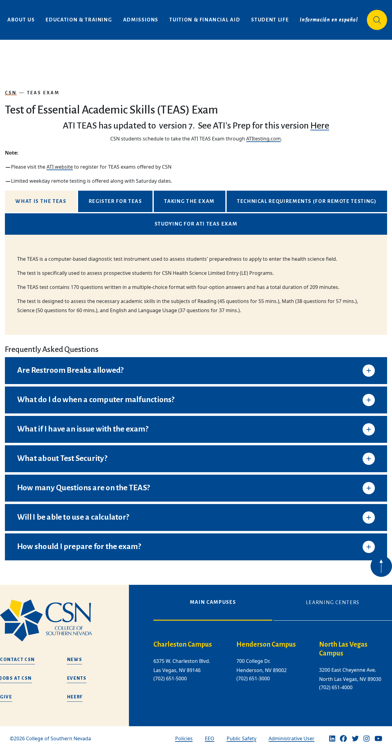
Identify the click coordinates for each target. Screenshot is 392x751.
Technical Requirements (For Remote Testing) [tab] (307, 201)
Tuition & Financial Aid (204, 20)
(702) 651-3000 (253, 678)
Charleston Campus (182, 644)
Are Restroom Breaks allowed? (70, 370)
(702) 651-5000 (170, 678)
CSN (11, 92)
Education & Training (79, 20)
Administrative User (292, 738)
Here (319, 125)
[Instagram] (367, 739)
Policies (184, 738)
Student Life (270, 20)
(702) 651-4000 (335, 687)
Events (77, 678)
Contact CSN (17, 659)
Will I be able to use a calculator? (73, 517)
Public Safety (241, 738)
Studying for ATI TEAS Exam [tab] (196, 224)
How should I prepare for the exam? (79, 546)
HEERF (75, 696)
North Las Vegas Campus (343, 649)
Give (6, 696)
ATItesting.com (263, 138)
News (74, 659)
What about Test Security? (62, 458)
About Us (21, 20)
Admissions (141, 20)
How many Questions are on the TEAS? (83, 488)
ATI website (60, 166)
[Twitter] (355, 739)
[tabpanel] (196, 284)
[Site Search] (377, 20)
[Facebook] (343, 739)
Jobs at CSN (16, 678)
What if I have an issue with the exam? (82, 429)
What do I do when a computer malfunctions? (96, 399)
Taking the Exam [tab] (189, 201)
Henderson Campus (266, 644)
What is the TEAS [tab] (40, 201)
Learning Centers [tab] (333, 602)
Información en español (329, 20)
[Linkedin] (332, 739)
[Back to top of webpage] (381, 566)
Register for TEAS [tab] (115, 201)
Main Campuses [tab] (213, 602)
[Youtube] (378, 739)
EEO (209, 738)
